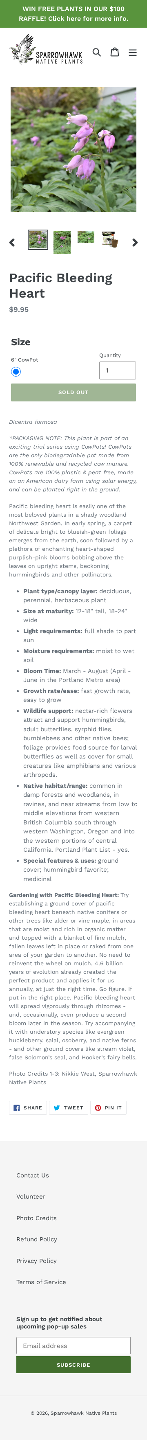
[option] (38, 240)
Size (21, 342)
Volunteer (30, 1196)
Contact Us (32, 1175)
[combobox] (73, 752)
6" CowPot (24, 360)
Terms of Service (41, 1282)
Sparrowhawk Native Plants (84, 1413)
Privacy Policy (36, 1261)
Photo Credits (36, 1218)
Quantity (110, 355)
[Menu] (133, 52)
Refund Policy (36, 1239)
